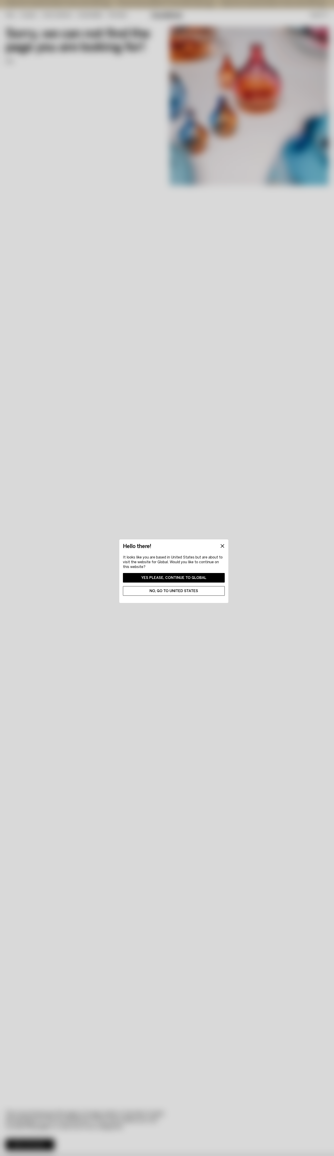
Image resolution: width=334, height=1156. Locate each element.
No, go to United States (174, 591)
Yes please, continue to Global (173, 578)
